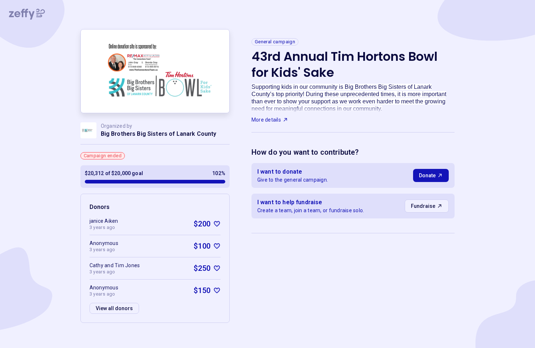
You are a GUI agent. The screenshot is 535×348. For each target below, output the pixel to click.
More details (266, 120)
